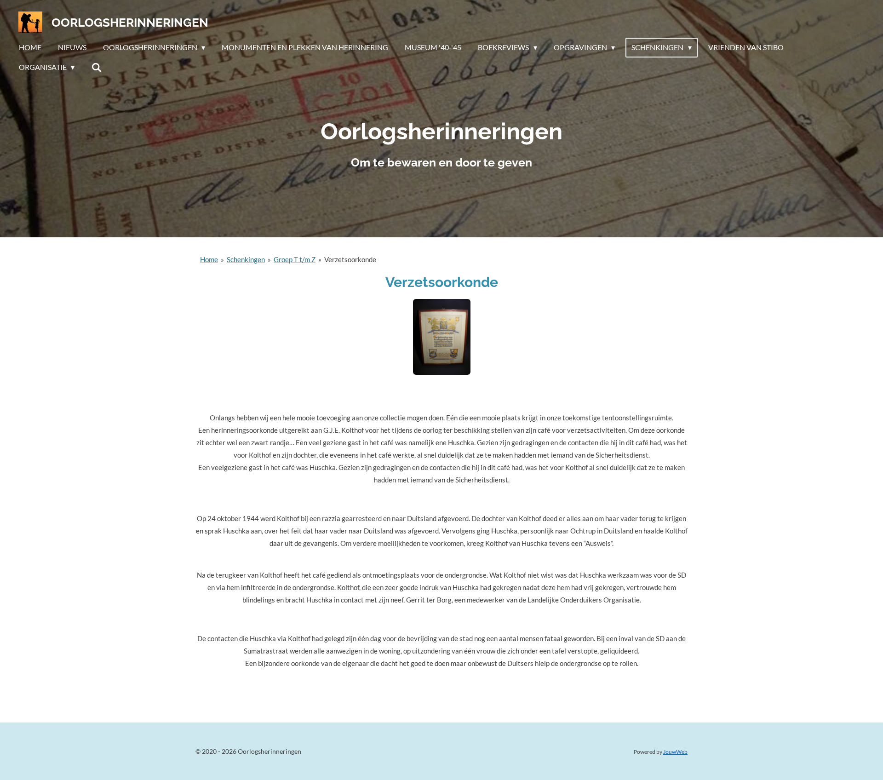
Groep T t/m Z (294, 259)
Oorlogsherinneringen (130, 22)
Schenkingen (246, 259)
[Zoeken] (96, 67)
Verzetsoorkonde (350, 259)
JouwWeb (675, 751)
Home (209, 259)
